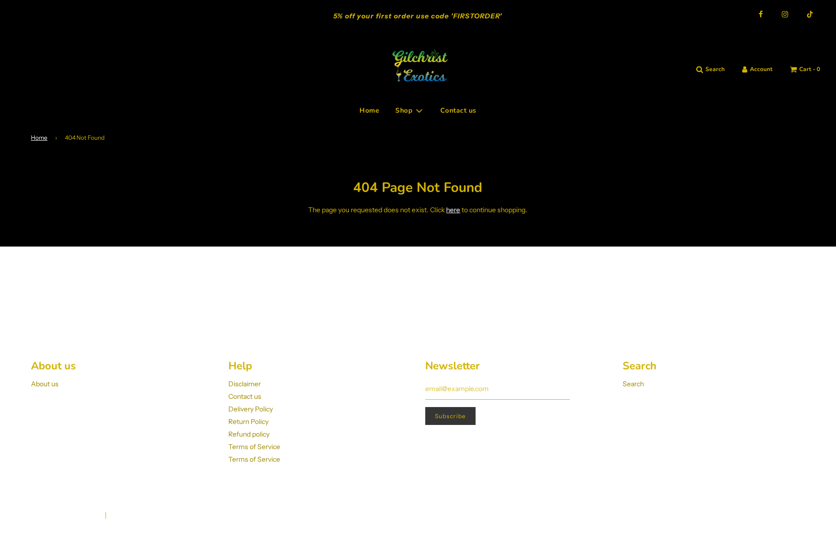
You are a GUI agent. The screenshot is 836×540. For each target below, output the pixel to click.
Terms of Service (254, 446)
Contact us (458, 110)
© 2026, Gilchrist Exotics (64, 515)
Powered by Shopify (139, 515)
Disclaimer (244, 383)
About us (45, 383)
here (453, 209)
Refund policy (248, 434)
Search (633, 383)
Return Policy (248, 421)
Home (369, 110)
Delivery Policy (250, 409)
